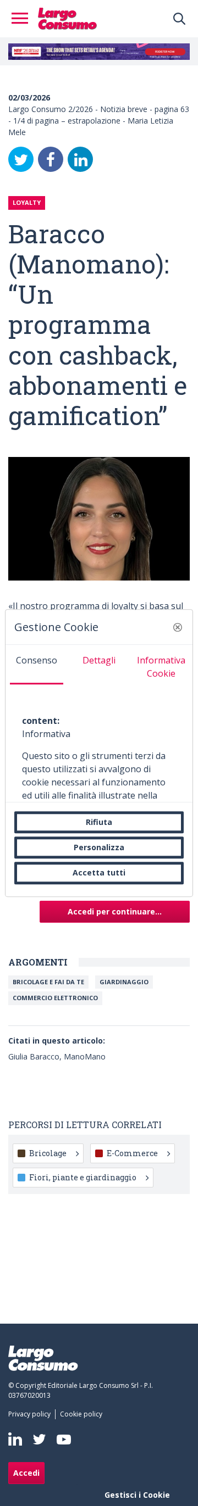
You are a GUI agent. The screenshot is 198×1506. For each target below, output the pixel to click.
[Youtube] (64, 1439)
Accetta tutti (99, 873)
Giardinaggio (124, 982)
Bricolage (48, 1153)
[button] (177, 627)
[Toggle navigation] (23, 18)
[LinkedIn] (80, 159)
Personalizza (99, 847)
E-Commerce (132, 1153)
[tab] (37, 664)
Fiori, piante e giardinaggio (82, 1177)
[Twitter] (21, 159)
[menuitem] (31, 1414)
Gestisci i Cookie (137, 1495)
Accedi (26, 1473)
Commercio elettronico (55, 998)
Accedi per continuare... (115, 911)
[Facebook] (50, 159)
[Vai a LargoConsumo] (67, 18)
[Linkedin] (15, 1439)
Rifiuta (99, 822)
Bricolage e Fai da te (48, 982)
